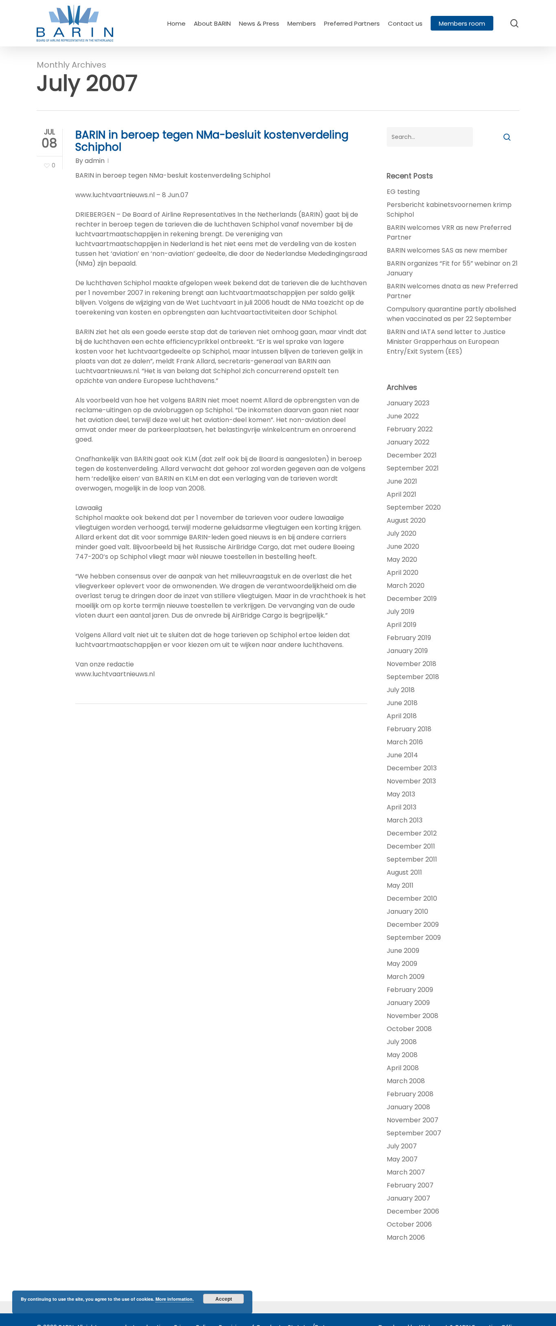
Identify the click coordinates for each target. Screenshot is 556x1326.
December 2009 (413, 924)
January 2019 (407, 650)
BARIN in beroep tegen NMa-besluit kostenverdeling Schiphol (211, 141)
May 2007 (402, 1159)
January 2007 (408, 1198)
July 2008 (402, 1042)
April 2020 (402, 572)
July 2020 (401, 533)
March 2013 (404, 820)
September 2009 (414, 937)
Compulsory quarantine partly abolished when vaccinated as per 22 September (451, 313)
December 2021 (412, 455)
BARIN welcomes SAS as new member (447, 250)
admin (95, 160)
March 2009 (406, 976)
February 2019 (409, 637)
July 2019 (400, 611)
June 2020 (403, 546)
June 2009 (403, 950)
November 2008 (412, 1015)
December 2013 (412, 768)
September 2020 (414, 507)
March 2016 (405, 742)
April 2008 (403, 1068)
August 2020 (406, 520)
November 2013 (411, 781)
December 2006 (413, 1211)
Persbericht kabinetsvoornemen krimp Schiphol (449, 209)
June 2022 (403, 416)
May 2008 (402, 1055)
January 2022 (408, 442)
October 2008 (409, 1029)
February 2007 (410, 1185)
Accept (223, 1298)
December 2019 (412, 598)
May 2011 (400, 885)
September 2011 (412, 859)
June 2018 (402, 703)
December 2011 (411, 846)
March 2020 (406, 585)
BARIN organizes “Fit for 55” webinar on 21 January (452, 268)
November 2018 (411, 663)
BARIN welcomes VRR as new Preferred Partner (449, 232)
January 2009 (408, 1002)
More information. (174, 1299)
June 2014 (402, 755)
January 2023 (408, 403)
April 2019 (401, 624)
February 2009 (410, 989)
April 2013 (401, 807)
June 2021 (402, 481)
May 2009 (402, 963)
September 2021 (413, 468)
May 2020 (402, 559)
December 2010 (412, 898)
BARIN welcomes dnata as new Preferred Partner (452, 291)
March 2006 (406, 1237)
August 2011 (404, 872)
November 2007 (412, 1120)
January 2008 (408, 1107)
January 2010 (407, 911)
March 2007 (406, 1172)
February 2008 (410, 1094)
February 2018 (409, 729)
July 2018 (401, 690)
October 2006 (409, 1224)
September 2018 (413, 677)
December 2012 (412, 833)
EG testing (403, 191)
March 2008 (406, 1081)
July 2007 (402, 1146)
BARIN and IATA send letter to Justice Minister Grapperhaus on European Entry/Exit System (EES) (446, 341)
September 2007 (414, 1133)
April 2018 (402, 716)
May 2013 (401, 794)
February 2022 (410, 429)
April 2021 (401, 494)
